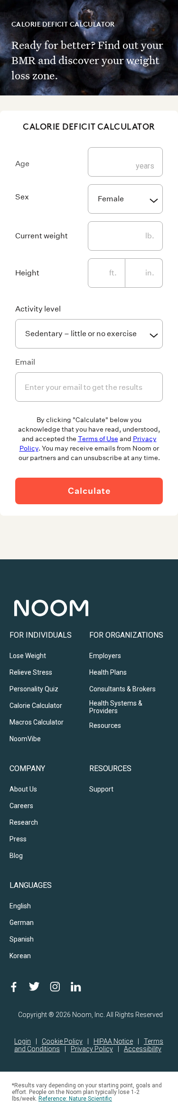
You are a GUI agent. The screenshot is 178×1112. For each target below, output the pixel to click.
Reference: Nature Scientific (75, 1098)
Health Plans (108, 672)
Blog (16, 855)
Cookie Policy (62, 1041)
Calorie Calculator (35, 705)
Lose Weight (27, 656)
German (21, 922)
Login (22, 1041)
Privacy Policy (92, 1049)
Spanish (21, 939)
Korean (20, 956)
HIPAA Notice (113, 1041)
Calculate (89, 491)
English (20, 906)
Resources (105, 725)
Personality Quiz (33, 689)
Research (23, 822)
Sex (22, 196)
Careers (21, 806)
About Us (23, 789)
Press (18, 839)
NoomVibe (25, 739)
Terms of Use (98, 438)
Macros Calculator (36, 722)
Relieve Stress (30, 672)
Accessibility (142, 1049)
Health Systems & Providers (115, 707)
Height (27, 272)
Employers (105, 656)
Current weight (41, 235)
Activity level (38, 308)
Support (101, 789)
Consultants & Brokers (122, 689)
